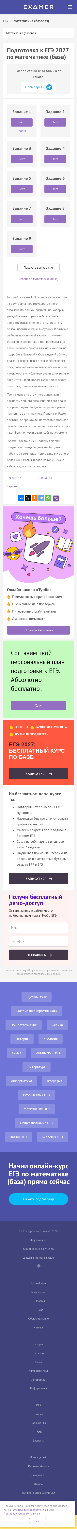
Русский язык (36, 997)
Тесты (38, 1432)
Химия (16, 1053)
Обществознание (23, 1025)
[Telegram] (41, 498)
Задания (12, 486)
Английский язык (48, 1053)
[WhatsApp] (48, 498)
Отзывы (38, 1484)
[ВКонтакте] (21, 498)
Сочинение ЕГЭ (38, 1475)
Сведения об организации (38, 1257)
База (40, 1310)
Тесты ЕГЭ (14, 478)
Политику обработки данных (35, 1510)
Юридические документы (38, 1248)
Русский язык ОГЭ (36, 1095)
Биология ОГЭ (52, 1137)
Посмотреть (35, 87)
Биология (50, 1038)
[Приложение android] (38, 1266)
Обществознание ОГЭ (36, 1123)
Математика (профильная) (36, 1010)
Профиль (40, 1301)
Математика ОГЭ (36, 1108)
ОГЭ (38, 1405)
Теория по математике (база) (38, 279)
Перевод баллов (38, 1466)
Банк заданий (38, 1457)
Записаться (37, 773)
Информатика (21, 1081)
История (22, 1038)
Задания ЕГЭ (38, 1423)
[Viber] (56, 498)
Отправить (36, 955)
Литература (36, 1067)
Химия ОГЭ (18, 1137)
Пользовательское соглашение (22, 1513)
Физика (57, 1025)
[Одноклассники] (35, 498)
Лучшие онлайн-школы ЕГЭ (38, 1492)
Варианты (45, 478)
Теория (38, 1414)
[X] (28, 498)
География (54, 1081)
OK (37, 1520)
